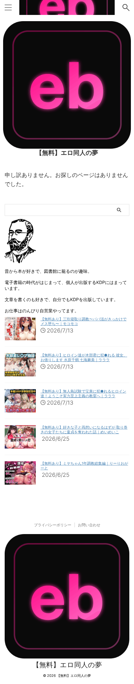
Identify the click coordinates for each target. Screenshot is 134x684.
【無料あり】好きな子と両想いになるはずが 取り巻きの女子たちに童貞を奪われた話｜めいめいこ (84, 429)
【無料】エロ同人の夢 (67, 152)
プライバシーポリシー (52, 525)
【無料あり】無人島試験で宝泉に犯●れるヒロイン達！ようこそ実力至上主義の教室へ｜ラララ (83, 393)
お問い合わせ (89, 525)
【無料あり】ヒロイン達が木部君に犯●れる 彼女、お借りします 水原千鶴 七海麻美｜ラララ (84, 357)
